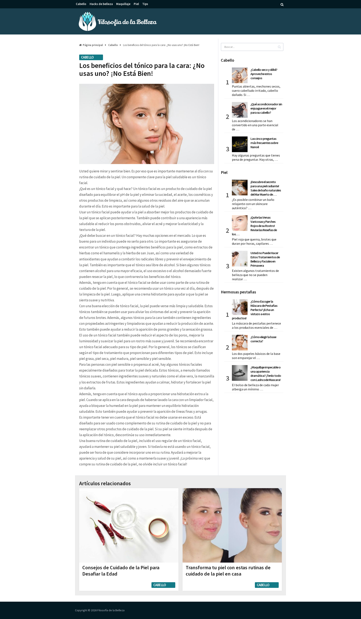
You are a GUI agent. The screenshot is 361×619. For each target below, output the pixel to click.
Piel (136, 4)
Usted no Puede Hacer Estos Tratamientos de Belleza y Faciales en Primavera (265, 259)
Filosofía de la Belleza (111, 610)
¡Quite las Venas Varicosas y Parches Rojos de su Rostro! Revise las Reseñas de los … (254, 225)
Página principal (93, 45)
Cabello (81, 4)
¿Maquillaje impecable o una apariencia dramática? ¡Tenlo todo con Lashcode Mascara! (265, 373)
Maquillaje (123, 4)
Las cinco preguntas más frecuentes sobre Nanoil (264, 142)
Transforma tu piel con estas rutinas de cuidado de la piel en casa (228, 570)
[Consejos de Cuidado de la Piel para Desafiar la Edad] (128, 525)
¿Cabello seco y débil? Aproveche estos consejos (263, 74)
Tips (145, 4)
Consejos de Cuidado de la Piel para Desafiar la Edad (120, 570)
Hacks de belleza (101, 4)
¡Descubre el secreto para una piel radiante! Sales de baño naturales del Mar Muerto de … (265, 188)
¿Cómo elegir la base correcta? (263, 339)
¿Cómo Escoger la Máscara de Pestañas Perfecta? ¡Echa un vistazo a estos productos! (254, 309)
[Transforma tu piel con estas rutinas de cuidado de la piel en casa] (232, 525)
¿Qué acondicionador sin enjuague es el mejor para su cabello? (266, 108)
